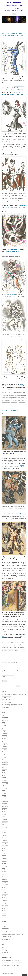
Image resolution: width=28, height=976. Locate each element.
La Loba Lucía (8, 195)
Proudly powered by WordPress (7, 973)
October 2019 (4, 804)
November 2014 (5, 894)
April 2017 (4, 853)
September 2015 (5, 884)
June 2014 (4, 897)
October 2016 (4, 863)
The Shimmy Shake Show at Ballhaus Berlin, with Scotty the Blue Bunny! (13, 34)
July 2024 (3, 722)
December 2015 (5, 879)
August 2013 (4, 907)
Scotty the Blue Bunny (19, 86)
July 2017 (3, 848)
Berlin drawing (21, 642)
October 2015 (4, 882)
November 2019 (5, 803)
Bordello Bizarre (20, 513)
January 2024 (4, 730)
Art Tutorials (4, 926)
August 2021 (4, 769)
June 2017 (4, 850)
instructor (22, 205)
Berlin (14, 640)
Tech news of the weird (6, 939)
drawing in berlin (11, 644)
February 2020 (4, 798)
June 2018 (4, 830)
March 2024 (4, 727)
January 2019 (4, 819)
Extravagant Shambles (12, 251)
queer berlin (5, 397)
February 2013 (4, 916)
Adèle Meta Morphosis (17, 336)
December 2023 (5, 731)
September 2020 (5, 787)
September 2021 (5, 767)
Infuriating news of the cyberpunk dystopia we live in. (12, 934)
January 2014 (4, 898)
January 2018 (4, 838)
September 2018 (5, 825)
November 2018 (5, 822)
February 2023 (4, 741)
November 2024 (5, 717)
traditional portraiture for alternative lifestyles (11, 649)
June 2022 (4, 752)
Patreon (22, 384)
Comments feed (5, 950)
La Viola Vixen (18, 93)
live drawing (18, 644)
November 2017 (5, 842)
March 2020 (4, 796)
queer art (12, 645)
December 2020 (5, 782)
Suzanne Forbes (17, 398)
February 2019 (4, 817)
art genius (12, 619)
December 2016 (5, 860)
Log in (3, 947)
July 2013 (3, 908)
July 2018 (3, 829)
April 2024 (4, 725)
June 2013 (4, 910)
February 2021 (4, 778)
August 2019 (4, 808)
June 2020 (4, 791)
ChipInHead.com (14, 3)
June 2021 (4, 772)
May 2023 (4, 740)
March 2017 (4, 855)
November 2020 (5, 783)
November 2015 (5, 881)
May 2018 (4, 832)
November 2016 (5, 861)
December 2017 (5, 840)
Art (12, 392)
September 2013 (5, 905)
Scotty (5, 559)
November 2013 (5, 902)
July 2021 (3, 770)
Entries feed (4, 949)
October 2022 (4, 748)
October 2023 (4, 735)
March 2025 (4, 715)
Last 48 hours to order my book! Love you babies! (12, 704)
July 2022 (3, 751)
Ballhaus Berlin (5, 139)
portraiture (20, 395)
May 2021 (4, 774)
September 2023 (5, 736)
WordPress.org (5, 952)
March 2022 (4, 757)
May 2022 (4, 754)
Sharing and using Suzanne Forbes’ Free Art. (10, 965)
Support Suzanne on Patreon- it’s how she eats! (11, 960)
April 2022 (4, 756)
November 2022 (5, 746)
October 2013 (4, 903)
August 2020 (4, 788)
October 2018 (4, 824)
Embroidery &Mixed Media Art (8, 933)
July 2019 (3, 809)
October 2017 (4, 843)
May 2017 (4, 851)
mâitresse (5, 94)
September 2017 (5, 845)
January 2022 (4, 761)
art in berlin (4, 642)
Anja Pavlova (6, 207)
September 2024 (5, 720)
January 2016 (4, 877)
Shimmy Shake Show (9, 398)
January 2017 (4, 858)
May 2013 (4, 911)
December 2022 (5, 744)
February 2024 (4, 728)
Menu (14, 13)
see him (7, 562)
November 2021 (5, 764)
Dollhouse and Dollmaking (7, 931)
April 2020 (4, 795)
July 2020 (3, 790)
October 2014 (4, 895)
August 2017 (4, 847)
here (3, 381)
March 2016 (4, 874)
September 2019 (5, 806)
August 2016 (4, 866)
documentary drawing (18, 394)
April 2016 (4, 873)
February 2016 (4, 876)
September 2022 (5, 749)
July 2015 (3, 887)
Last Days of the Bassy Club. (10, 410)
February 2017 (4, 856)
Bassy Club (9, 642)
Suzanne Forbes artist (10, 400)
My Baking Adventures (6, 936)
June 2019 (4, 811)
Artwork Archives (5, 928)
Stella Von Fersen (11, 294)
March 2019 (4, 816)
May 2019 (4, 813)
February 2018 (4, 837)
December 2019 (5, 801)
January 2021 (4, 780)
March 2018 (4, 835)
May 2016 (4, 871)
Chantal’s (23, 466)
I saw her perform (7, 196)
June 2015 (4, 889)
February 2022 (4, 759)
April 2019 (4, 814)
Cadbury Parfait (13, 249)
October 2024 (4, 718)
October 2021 (4, 765)
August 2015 (4, 886)
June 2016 (4, 869)
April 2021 (4, 775)
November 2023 (5, 733)
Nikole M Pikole (10, 520)
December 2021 (5, 762)
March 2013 (4, 915)
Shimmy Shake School (16, 94)
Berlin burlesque (10, 394)
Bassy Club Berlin (14, 642)
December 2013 (5, 900)
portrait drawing (14, 395)
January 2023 (4, 743)
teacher (3, 195)
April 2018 (4, 834)
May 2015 (4, 890)
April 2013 (4, 913)
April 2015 (4, 892)
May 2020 (4, 793)
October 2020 (4, 785)
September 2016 (5, 864)
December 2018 (5, 821)
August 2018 (4, 827)
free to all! (10, 389)
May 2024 (4, 723)
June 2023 (4, 738)
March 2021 (4, 777)
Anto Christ (17, 619)
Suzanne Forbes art (12, 647)
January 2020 (4, 800)
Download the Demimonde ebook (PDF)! (10, 662)
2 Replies (3, 413)
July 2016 (3, 868)
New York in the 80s (6, 937)
